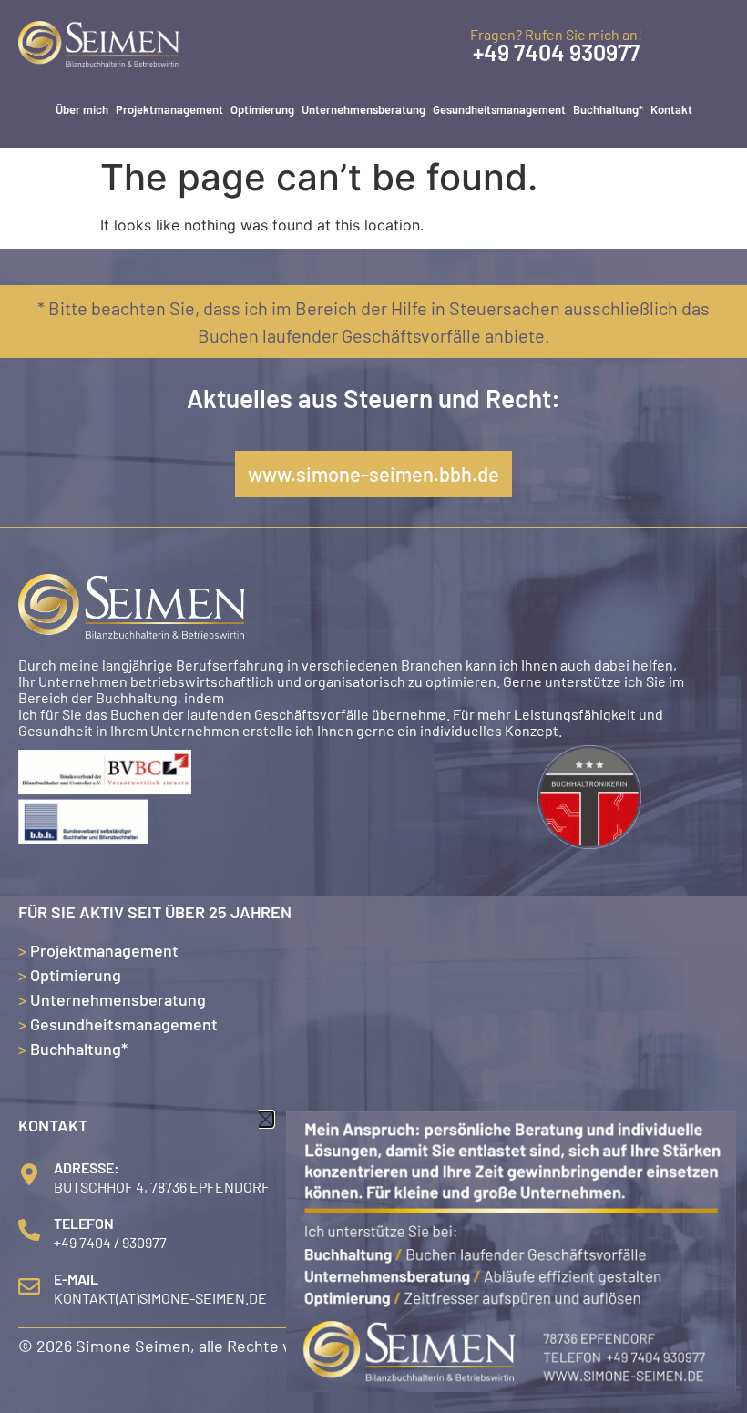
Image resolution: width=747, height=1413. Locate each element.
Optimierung (262, 109)
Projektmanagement (169, 109)
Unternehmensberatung (363, 109)
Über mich (82, 109)
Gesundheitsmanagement (499, 109)
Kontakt (671, 109)
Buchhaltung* (608, 109)
